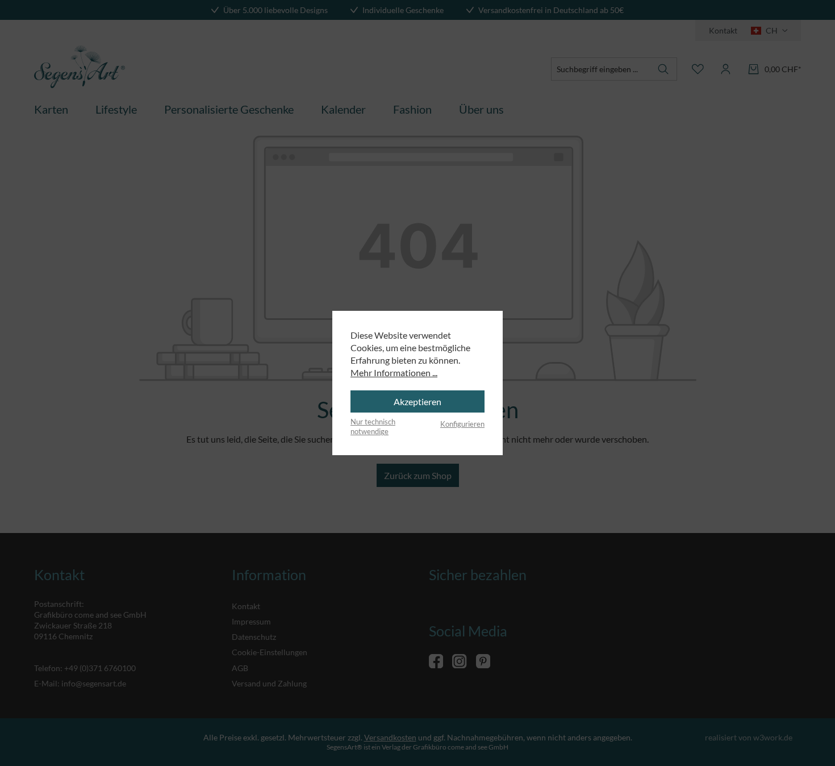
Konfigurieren (462, 423)
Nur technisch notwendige (372, 426)
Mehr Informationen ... (393, 372)
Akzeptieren (417, 401)
